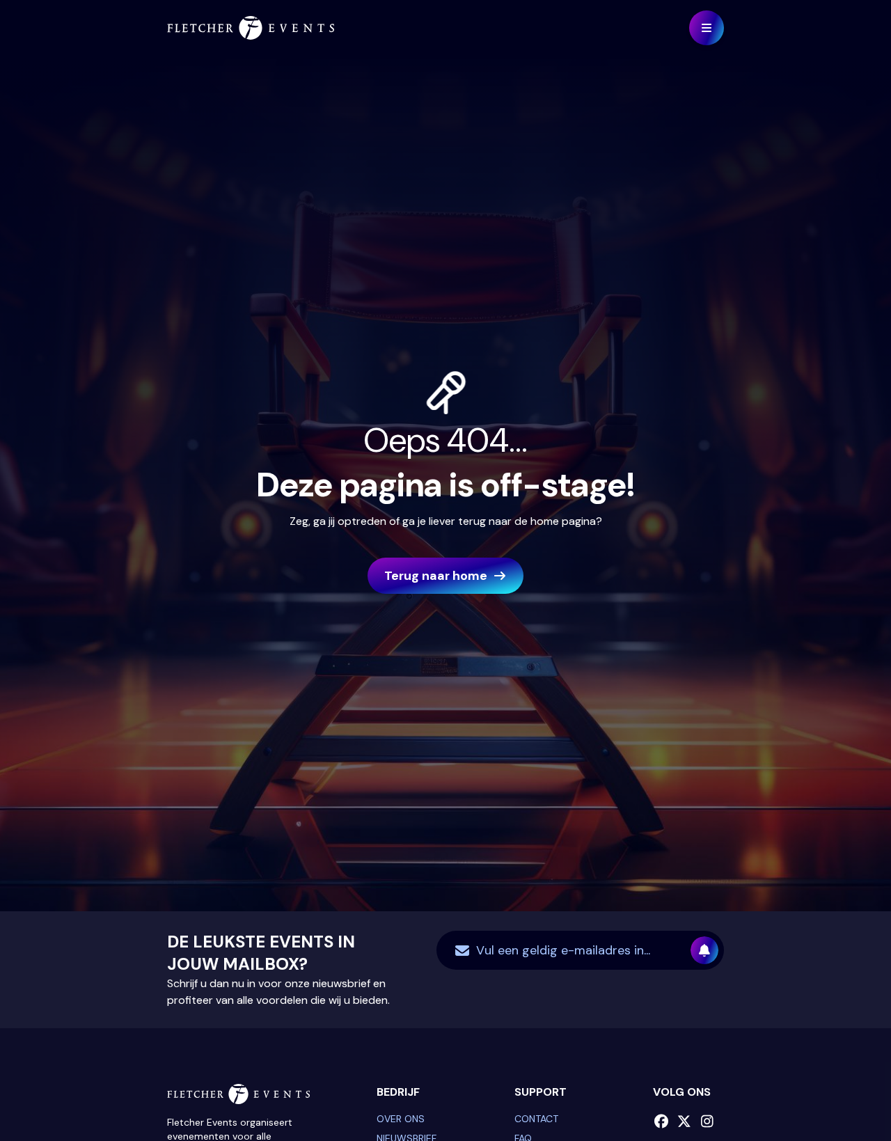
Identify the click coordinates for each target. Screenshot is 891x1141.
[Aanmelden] (704, 950)
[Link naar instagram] (707, 1121)
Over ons (401, 1118)
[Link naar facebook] (661, 1121)
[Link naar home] (250, 28)
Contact (536, 1118)
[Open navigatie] (706, 27)
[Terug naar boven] (845, 1095)
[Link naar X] (684, 1121)
